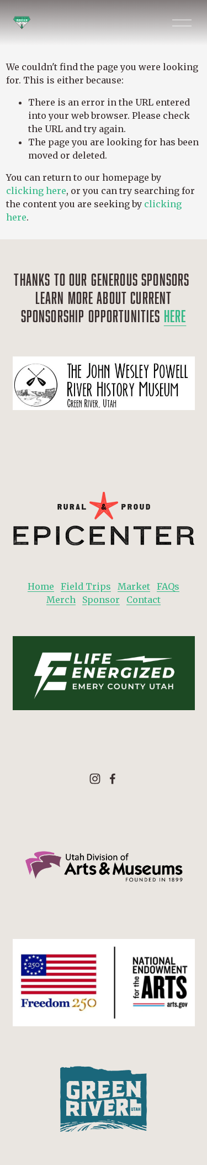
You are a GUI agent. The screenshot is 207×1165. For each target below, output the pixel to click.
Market (134, 586)
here (175, 316)
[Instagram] (94, 778)
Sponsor (101, 599)
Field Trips (86, 586)
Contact (143, 599)
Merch (61, 599)
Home (41, 586)
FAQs (168, 586)
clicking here (36, 190)
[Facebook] (112, 778)
